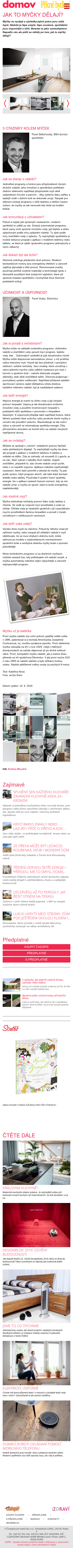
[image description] (63, 727)
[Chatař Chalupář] (12, 1508)
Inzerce (35, 1519)
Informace (12, 1523)
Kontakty (53, 1519)
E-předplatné (37, 959)
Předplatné (36, 953)
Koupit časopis (36, 946)
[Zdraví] (60, 1508)
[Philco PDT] (23, 750)
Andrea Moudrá (17, 769)
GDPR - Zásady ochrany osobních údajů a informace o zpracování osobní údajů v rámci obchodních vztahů (36, 1543)
